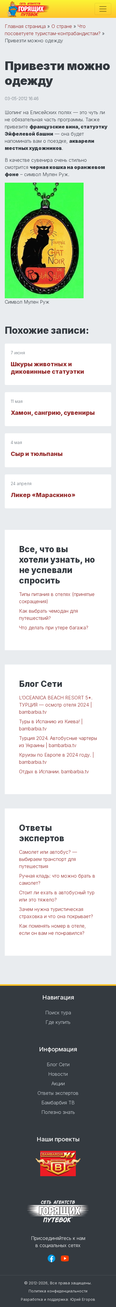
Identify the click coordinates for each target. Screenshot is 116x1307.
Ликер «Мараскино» (43, 495)
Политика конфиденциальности (58, 1291)
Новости (58, 1074)
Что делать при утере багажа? (53, 628)
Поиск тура (58, 1013)
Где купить (58, 1022)
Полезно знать (58, 1112)
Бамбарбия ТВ (58, 1103)
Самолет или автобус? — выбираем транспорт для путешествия (48, 859)
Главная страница (25, 26)
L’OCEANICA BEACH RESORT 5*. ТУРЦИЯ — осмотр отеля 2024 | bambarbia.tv (56, 705)
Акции (58, 1083)
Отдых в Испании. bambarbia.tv (54, 771)
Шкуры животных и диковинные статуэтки (47, 368)
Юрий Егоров (82, 1299)
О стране (61, 26)
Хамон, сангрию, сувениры (53, 412)
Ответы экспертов (58, 1093)
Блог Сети (58, 1064)
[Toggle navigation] (103, 9)
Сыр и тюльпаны (37, 453)
